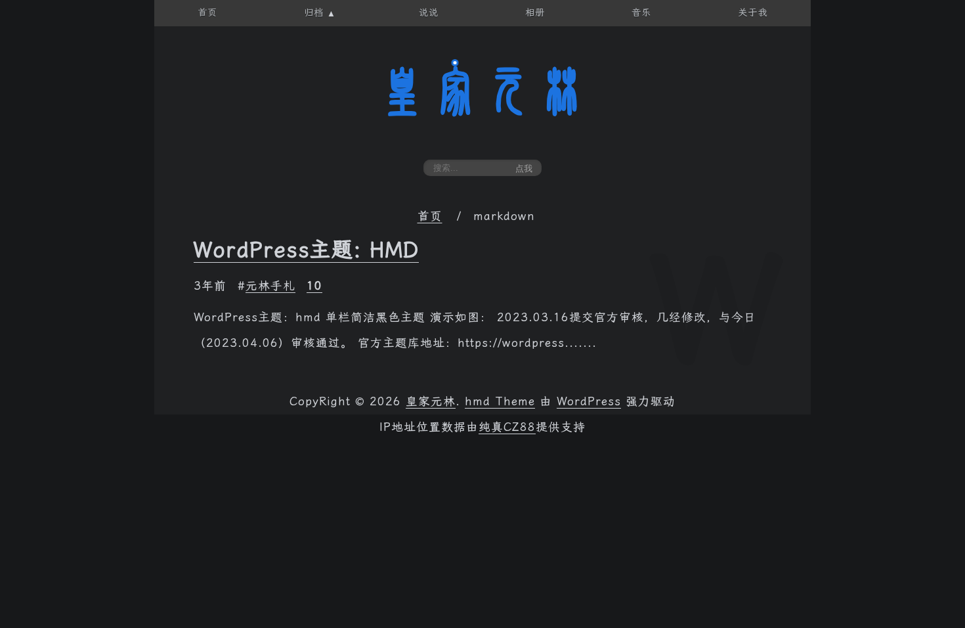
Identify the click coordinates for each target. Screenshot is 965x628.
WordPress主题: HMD (306, 249)
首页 (430, 216)
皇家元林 (482, 91)
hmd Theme (500, 401)
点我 (523, 168)
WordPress (589, 401)
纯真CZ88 (507, 427)
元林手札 (270, 285)
